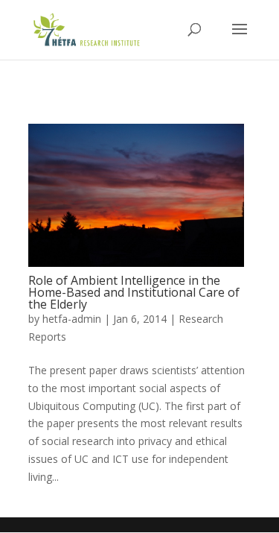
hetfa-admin (71, 319)
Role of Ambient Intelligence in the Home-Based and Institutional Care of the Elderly (134, 292)
